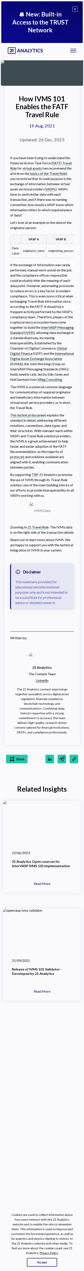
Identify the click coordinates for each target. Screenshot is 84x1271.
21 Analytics (42, 667)
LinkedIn (42, 680)
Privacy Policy (49, 1253)
